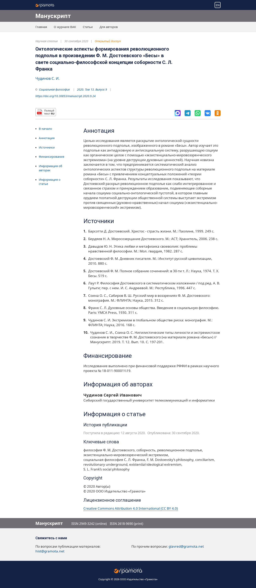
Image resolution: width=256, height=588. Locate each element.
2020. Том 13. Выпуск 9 (92, 89)
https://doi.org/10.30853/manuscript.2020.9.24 (65, 96)
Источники (47, 147)
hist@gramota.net (49, 551)
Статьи (88, 27)
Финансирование (51, 156)
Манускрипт (53, 15)
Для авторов (109, 27)
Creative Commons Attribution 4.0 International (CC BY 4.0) (130, 508)
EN (218, 5)
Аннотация (47, 138)
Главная (41, 27)
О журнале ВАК (65, 27)
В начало (45, 129)
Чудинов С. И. (47, 78)
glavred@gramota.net (186, 546)
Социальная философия (54, 89)
